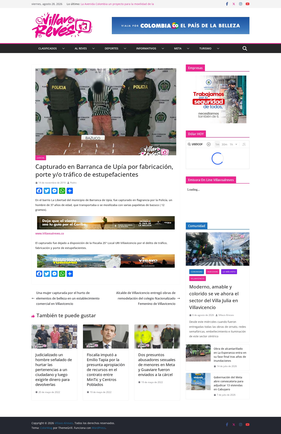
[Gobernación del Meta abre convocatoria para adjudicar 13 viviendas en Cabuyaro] (198, 386)
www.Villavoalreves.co (49, 233)
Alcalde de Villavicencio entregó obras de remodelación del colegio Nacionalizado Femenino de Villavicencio (145, 298)
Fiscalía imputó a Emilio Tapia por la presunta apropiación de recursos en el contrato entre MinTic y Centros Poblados (106, 369)
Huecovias (212, 271)
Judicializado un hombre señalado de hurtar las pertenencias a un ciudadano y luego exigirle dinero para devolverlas (53, 369)
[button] (63, 48)
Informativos (146, 48)
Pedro (73, 182)
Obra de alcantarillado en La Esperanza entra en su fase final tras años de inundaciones (230, 354)
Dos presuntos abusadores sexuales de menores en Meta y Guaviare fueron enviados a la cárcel (156, 364)
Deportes (111, 48)
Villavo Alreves (226, 315)
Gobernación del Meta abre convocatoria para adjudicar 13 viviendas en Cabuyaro (228, 383)
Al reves (81, 48)
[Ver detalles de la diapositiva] (180, 25)
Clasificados (47, 48)
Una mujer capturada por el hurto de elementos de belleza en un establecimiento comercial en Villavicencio (68, 298)
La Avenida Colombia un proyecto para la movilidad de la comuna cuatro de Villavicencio (117, 6)
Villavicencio (197, 278)
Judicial (41, 157)
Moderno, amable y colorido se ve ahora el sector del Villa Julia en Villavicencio (214, 296)
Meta (177, 48)
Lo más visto (229, 271)
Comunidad (196, 271)
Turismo (205, 48)
